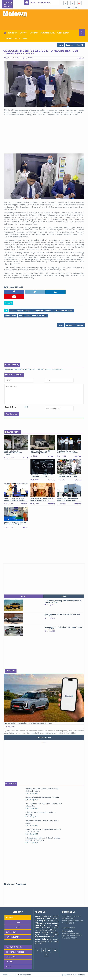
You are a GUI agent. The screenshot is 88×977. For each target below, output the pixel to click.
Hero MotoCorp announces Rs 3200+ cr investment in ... (42, 499)
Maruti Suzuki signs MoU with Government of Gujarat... (15, 523)
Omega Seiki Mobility (42, 310)
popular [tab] (64, 596)
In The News (10, 783)
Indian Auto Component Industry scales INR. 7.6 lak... (67, 475)
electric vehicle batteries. (36, 315)
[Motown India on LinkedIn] (76, 7)
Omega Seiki (10, 315)
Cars (18, 922)
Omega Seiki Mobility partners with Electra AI (42, 797)
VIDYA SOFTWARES (79, 975)
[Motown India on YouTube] (79, 3)
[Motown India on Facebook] (65, 3)
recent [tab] (23, 596)
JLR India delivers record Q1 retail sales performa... (40, 452)
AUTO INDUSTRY (63, 33)
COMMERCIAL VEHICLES (12, 39)
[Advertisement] (44, 23)
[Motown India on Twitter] (72, 3)
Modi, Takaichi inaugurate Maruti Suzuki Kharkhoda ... (14, 499)
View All (80, 45)
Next (61, 45)
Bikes (17, 927)
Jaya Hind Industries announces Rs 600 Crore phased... (13, 452)
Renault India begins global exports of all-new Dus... (67, 499)
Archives (9, 962)
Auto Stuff (34, 33)
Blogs (24, 39)
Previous (69, 45)
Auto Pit (10, 917)
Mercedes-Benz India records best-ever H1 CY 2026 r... (41, 475)
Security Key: (10, 407)
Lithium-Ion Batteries (64, 310)
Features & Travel (48, 33)
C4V (11, 310)
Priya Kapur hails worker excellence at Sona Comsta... (68, 452)
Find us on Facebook (15, 884)
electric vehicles (23, 310)
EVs (20, 315)
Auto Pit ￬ (23, 33)
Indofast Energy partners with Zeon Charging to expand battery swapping (43, 839)
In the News (12, 33)
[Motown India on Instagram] (69, 7)
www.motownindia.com (44, 937)
